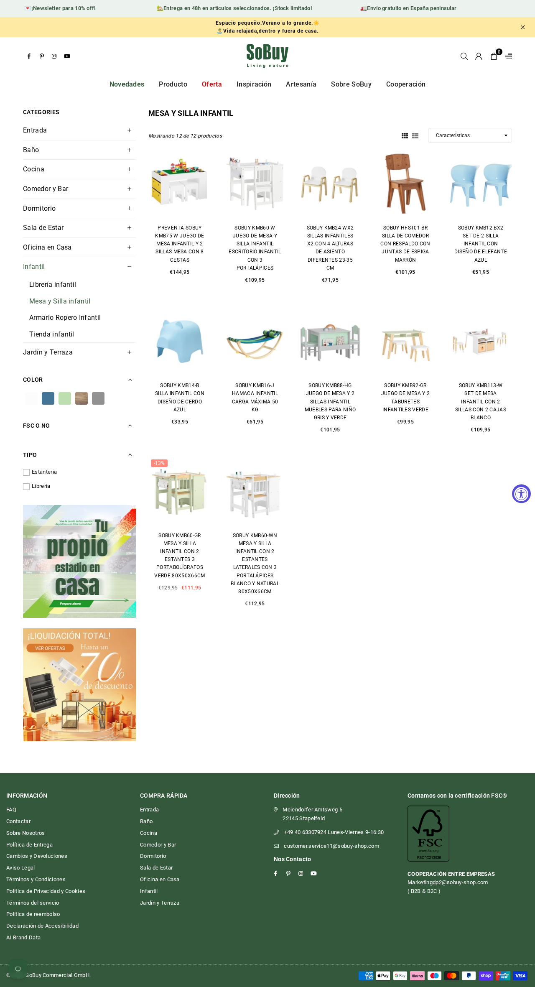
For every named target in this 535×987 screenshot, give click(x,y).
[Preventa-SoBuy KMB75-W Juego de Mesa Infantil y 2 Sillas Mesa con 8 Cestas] (180, 184)
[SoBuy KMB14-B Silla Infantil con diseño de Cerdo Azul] (180, 341)
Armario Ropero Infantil (65, 317)
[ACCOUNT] (478, 56)
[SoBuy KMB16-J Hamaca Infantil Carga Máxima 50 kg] (255, 341)
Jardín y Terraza (48, 352)
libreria (41, 486)
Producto (173, 84)
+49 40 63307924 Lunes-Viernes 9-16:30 (334, 832)
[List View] (415, 135)
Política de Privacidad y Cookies (45, 891)
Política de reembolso (33, 914)
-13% (159, 463)
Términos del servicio (32, 903)
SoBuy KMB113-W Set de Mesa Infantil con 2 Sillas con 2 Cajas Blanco (480, 402)
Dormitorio (39, 208)
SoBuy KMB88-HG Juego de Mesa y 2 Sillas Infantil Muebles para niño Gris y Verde (330, 402)
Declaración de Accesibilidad (42, 926)
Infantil (34, 266)
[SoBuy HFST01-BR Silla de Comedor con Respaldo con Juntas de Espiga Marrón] (405, 184)
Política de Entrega (29, 845)
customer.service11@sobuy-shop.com (331, 846)
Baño (31, 150)
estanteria (44, 472)
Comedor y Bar (45, 189)
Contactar (18, 821)
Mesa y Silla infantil (60, 301)
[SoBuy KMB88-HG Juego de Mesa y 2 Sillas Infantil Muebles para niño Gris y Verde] (330, 341)
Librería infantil (52, 284)
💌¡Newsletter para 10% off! (51, 8)
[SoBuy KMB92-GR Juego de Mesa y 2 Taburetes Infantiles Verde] (405, 341)
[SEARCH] (464, 56)
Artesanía (301, 84)
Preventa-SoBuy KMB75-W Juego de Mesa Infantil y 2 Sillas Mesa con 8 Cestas (179, 244)
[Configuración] (506, 56)
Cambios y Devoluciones (36, 856)
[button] (494, 56)
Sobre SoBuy (351, 84)
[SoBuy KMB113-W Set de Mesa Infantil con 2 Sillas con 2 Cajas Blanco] (481, 341)
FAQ (11, 809)
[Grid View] (404, 135)
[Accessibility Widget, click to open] (521, 493)
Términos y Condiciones (36, 879)
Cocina (33, 169)
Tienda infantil (51, 334)
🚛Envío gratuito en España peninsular (400, 8)
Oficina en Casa (47, 247)
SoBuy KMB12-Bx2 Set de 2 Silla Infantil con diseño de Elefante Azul (480, 244)
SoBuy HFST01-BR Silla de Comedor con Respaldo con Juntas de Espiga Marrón (405, 244)
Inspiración (254, 84)
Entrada (35, 130)
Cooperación (406, 84)
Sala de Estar (43, 228)
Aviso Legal (20, 868)
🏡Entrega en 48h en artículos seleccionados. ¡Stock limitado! (225, 8)
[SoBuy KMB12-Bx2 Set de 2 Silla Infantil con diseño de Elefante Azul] (481, 184)
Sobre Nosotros (25, 833)
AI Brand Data (23, 937)
